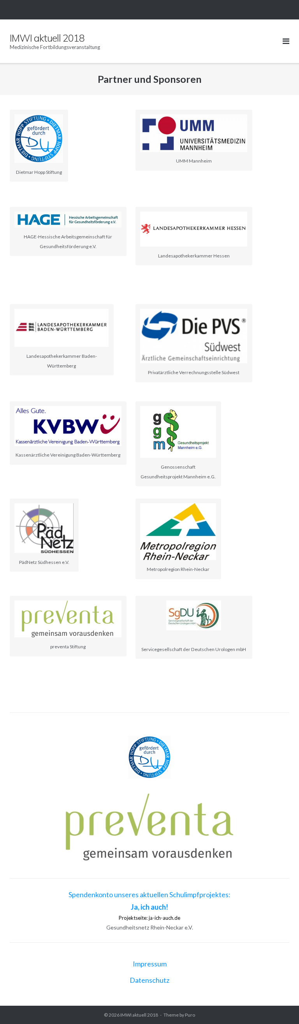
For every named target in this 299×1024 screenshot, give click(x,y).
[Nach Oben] (279, 1005)
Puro (190, 1015)
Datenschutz (149, 980)
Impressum (150, 963)
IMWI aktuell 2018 (139, 1015)
